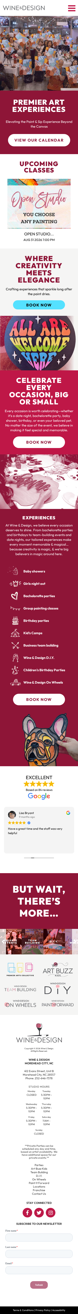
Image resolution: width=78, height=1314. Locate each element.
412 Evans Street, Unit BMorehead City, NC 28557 (39, 1072)
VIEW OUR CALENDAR (39, 140)
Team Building (39, 1172)
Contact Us (39, 1194)
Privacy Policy (42, 1310)
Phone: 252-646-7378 (39, 1078)
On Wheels (39, 1179)
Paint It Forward (39, 1183)
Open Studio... (39, 233)
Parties (39, 1165)
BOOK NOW (39, 304)
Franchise (39, 1190)
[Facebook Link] (27, 1212)
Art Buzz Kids (39, 1168)
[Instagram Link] (50, 1212)
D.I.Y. (39, 1176)
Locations (39, 1186)
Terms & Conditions (23, 1310)
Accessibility (58, 1310)
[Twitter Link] (39, 1212)
